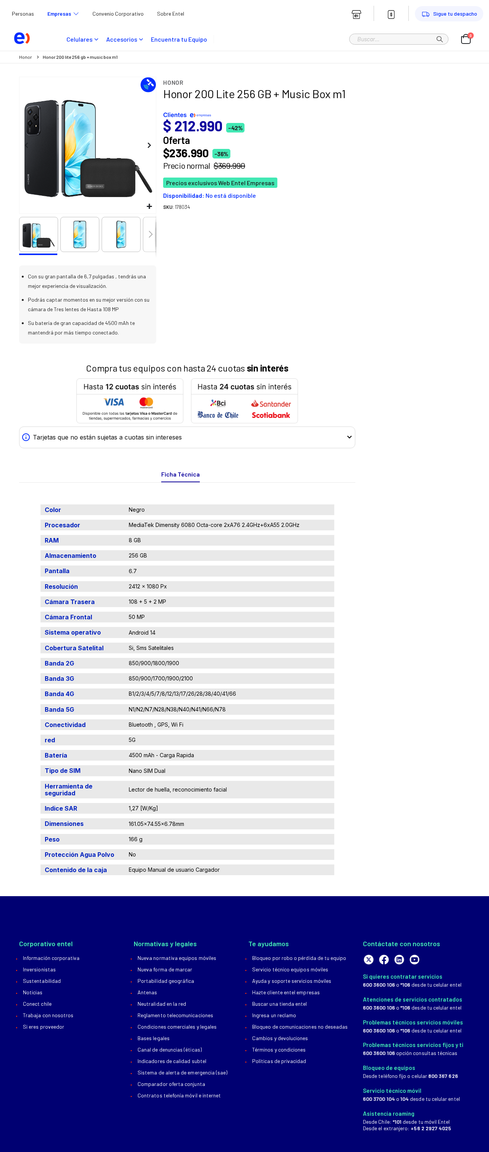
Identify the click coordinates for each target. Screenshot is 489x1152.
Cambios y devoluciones (280, 1038)
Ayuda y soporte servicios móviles (291, 981)
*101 (397, 1121)
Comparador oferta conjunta (171, 1084)
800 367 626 (443, 1076)
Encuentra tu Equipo (179, 39)
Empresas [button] (59, 13)
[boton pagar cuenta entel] (391, 14)
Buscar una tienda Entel (279, 1003)
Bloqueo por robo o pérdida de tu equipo (299, 958)
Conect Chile (37, 1003)
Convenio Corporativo (118, 13)
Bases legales (154, 1038)
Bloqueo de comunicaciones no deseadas (300, 1026)
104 (404, 1098)
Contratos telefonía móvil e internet (179, 1095)
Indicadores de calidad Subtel (172, 1061)
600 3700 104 (379, 1098)
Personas (23, 13)
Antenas (147, 992)
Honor (25, 57)
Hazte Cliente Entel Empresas (286, 992)
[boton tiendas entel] (356, 14)
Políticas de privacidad (279, 1061)
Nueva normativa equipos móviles (177, 958)
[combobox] (399, 38)
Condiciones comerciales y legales (177, 1026)
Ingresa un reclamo (274, 1015)
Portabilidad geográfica (166, 981)
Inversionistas (39, 969)
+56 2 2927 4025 (431, 1128)
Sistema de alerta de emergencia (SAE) (182, 1072)
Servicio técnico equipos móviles (290, 969)
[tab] (180, 474)
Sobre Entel (170, 13)
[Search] (439, 39)
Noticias (33, 992)
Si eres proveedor (43, 1026)
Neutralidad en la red (162, 1003)
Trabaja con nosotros (48, 1015)
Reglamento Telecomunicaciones (175, 1015)
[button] (149, 206)
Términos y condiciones (279, 1049)
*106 (405, 984)
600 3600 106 (379, 984)
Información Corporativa (51, 958)
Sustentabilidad (42, 981)
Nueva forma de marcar (165, 969)
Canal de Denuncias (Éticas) (170, 1049)
